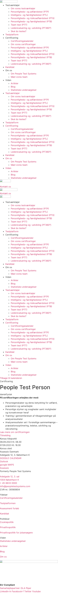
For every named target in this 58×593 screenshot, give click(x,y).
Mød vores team (19, 76)
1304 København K (9, 479)
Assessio (4, 468)
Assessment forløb (9, 508)
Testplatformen (8, 503)
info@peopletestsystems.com (15, 486)
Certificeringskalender (22, 41)
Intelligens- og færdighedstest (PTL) (29, 15)
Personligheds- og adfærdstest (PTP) (30, 11)
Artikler (14, 83)
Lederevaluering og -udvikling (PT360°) (31, 28)
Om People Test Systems (23, 73)
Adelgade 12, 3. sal (9, 476)
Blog (13, 86)
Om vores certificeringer (23, 44)
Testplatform (11, 34)
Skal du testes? (18, 31)
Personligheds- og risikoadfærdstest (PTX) (32, 18)
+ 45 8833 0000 (8, 483)
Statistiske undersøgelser (24, 90)
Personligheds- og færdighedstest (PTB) (31, 21)
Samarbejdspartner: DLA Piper (15, 588)
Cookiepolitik (7, 522)
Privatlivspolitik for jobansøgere (16, 532)
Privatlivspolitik (8, 527)
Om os (3, 556)
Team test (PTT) (19, 24)
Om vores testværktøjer (23, 8)
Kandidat (9, 67)
